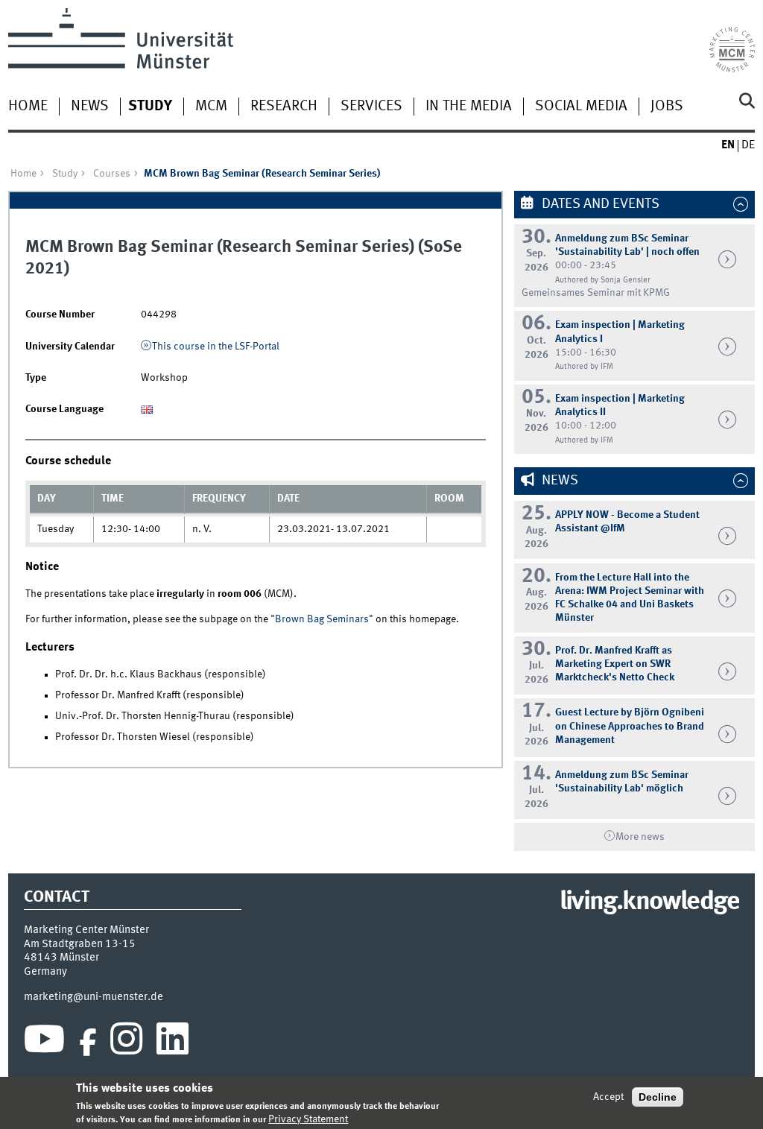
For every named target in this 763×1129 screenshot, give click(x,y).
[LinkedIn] (172, 1042)
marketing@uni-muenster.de (93, 997)
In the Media (468, 106)
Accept (608, 1097)
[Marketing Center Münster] (732, 40)
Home (28, 106)
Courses (111, 173)
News (90, 106)
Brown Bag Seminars (322, 619)
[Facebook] (88, 1042)
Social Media (581, 106)
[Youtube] (44, 1042)
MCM (211, 106)
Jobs (666, 106)
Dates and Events (599, 204)
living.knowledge (649, 902)
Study (150, 106)
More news (640, 837)
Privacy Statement (308, 1119)
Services (371, 106)
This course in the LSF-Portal (215, 346)
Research (283, 106)
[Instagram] (126, 1042)
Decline (658, 1097)
